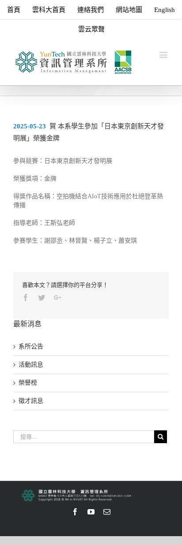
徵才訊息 (31, 401)
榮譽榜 (28, 382)
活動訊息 (31, 364)
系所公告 (31, 346)
